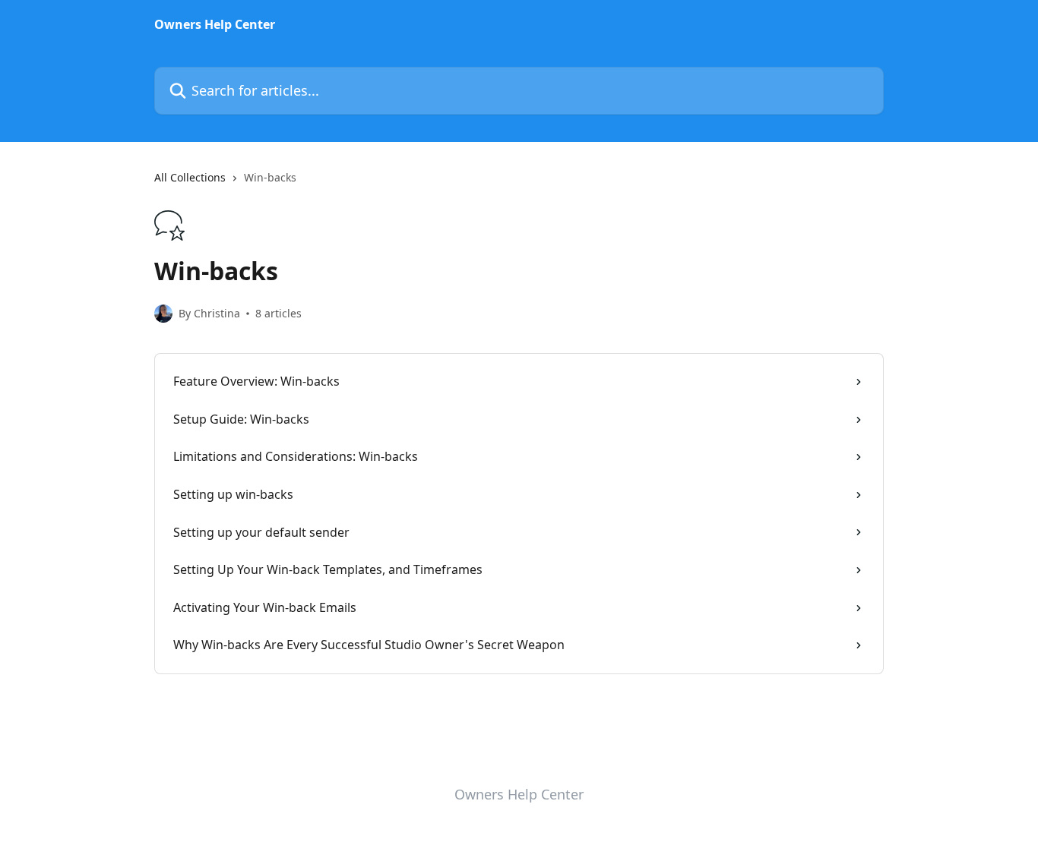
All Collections (190, 177)
